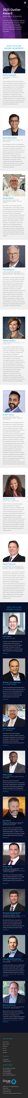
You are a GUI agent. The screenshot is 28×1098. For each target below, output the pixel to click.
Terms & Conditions (7, 1089)
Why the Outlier (6, 1044)
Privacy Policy (5, 1088)
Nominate (5, 1052)
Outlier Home (6, 1042)
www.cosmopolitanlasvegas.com (9, 1075)
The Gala (4, 1050)
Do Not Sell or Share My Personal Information (12, 1093)
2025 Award (5, 1046)
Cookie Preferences (7, 1091)
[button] (25, 2)
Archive (4, 1048)
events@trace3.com (7, 1061)
